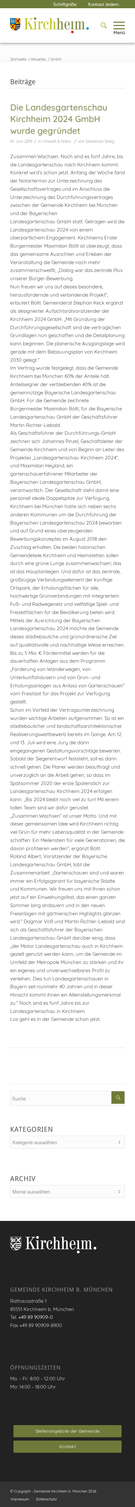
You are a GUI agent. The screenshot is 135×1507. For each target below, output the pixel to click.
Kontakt (67, 1446)
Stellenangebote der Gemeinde (67, 1431)
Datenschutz (46, 1499)
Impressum (20, 1499)
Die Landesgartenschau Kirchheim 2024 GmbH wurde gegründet (58, 119)
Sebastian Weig (100, 141)
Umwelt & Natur (56, 141)
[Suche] (100, 25)
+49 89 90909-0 (35, 1317)
